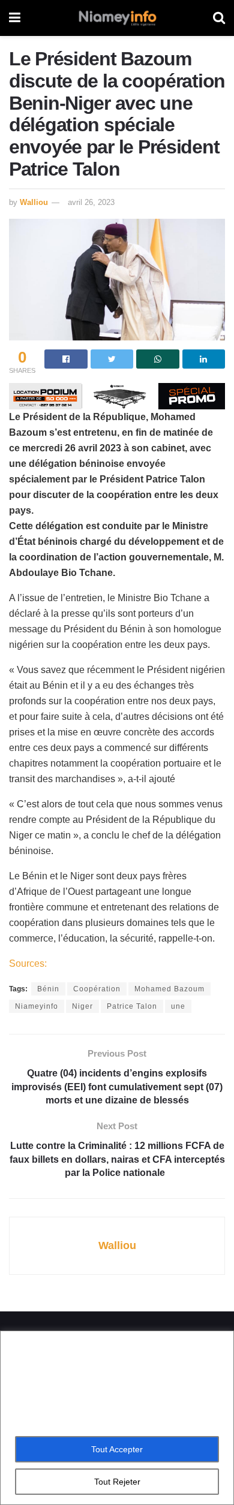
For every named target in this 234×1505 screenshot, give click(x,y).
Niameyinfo (36, 1006)
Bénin (48, 989)
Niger (82, 1006)
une (178, 1006)
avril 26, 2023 (91, 202)
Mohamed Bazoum (169, 989)
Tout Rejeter (117, 1481)
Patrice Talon (132, 1006)
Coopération (97, 989)
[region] (117, 1418)
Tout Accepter (117, 1449)
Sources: (28, 963)
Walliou (34, 202)
